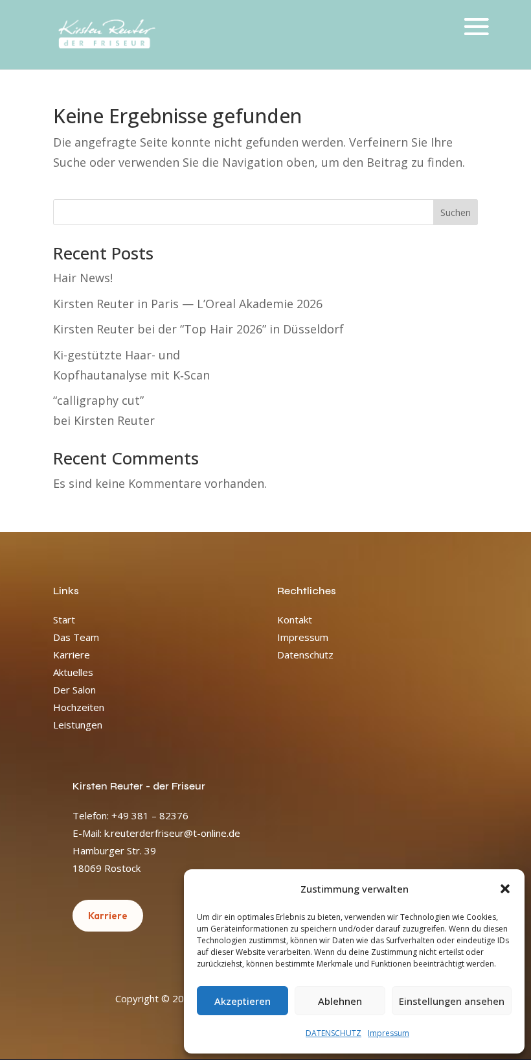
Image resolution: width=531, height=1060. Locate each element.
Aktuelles (73, 672)
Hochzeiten (78, 707)
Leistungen (77, 724)
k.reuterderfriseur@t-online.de (172, 832)
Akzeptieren (242, 1000)
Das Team (76, 637)
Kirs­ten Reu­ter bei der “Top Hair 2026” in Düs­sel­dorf (198, 329)
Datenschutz (305, 654)
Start (64, 619)
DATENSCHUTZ (333, 1033)
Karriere (71, 654)
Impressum (302, 637)
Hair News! (83, 277)
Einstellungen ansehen (451, 1000)
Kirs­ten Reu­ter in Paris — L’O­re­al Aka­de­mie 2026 (187, 303)
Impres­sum (388, 1033)
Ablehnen (340, 1000)
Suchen (455, 212)
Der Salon (74, 689)
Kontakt (294, 619)
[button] (505, 888)
